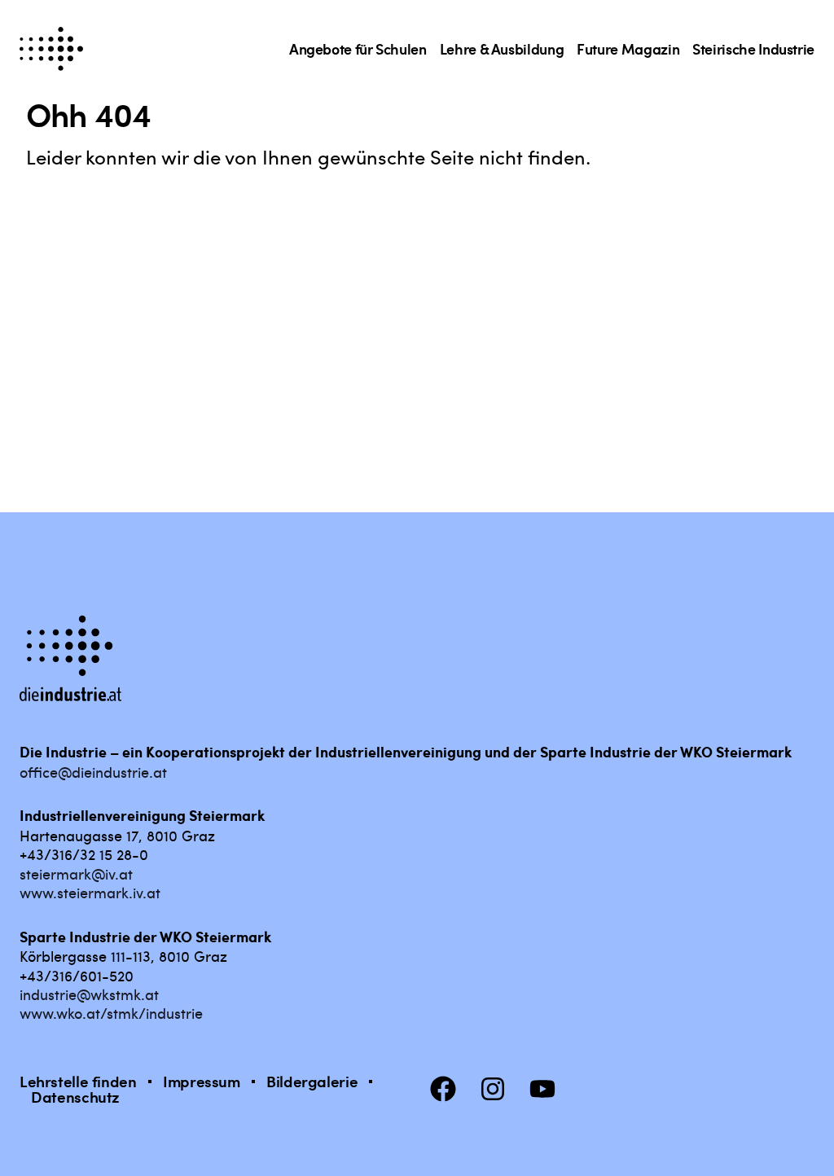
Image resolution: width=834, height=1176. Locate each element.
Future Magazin (628, 48)
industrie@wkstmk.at (89, 994)
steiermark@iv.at (76, 873)
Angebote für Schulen (358, 48)
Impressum (201, 1081)
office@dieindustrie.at (93, 771)
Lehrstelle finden (78, 1081)
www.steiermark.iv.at (90, 892)
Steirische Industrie (753, 48)
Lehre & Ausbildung (502, 48)
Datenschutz (75, 1096)
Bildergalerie (312, 1081)
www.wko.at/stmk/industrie (111, 1013)
